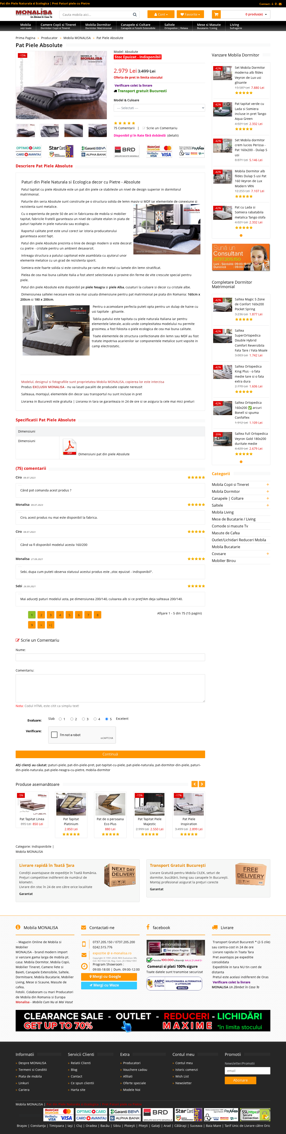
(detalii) (173, 135)
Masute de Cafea (226, 533)
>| (51, 625)
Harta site (78, 1090)
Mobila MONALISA (77, 38)
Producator (49, 38)
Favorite (191, 14)
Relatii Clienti (81, 1063)
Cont (161, 14)
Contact (76, 1076)
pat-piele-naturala (140, 765)
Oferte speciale (134, 1083)
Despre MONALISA (32, 1063)
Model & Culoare (126, 100)
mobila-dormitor (98, 770)
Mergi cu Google (106, 976)
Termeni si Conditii (33, 1069)
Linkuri (24, 1083)
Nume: (21, 650)
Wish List (182, 1076)
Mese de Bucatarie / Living (234, 519)
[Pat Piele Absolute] (61, 85)
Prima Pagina (25, 38)
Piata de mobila (30, 1076)
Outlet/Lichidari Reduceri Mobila (239, 539)
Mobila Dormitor (226, 491)
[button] (202, 784)
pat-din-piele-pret (80, 765)
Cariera (24, 1090)
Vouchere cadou (135, 1069)
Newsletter (183, 1083)
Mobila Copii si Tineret (230, 484)
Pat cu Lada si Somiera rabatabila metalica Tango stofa (250, 212)
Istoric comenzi (186, 1069)
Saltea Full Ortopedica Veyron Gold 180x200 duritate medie (251, 438)
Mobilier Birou (224, 560)
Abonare (240, 1080)
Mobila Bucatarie (226, 546)
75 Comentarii (124, 128)
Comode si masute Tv (230, 526)
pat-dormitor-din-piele (172, 765)
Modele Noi (131, 1090)
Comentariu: (25, 670)
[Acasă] (34, 17)
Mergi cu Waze (106, 985)
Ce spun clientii (82, 1083)
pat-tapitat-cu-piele (110, 765)
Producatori (132, 1063)
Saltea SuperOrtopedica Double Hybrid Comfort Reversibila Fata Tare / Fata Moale (251, 340)
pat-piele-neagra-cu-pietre (64, 770)
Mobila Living (223, 512)
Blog (74, 1069)
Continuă (110, 754)
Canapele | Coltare (228, 498)
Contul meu (184, 1063)
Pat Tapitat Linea (32, 819)
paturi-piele (57, 765)
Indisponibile (41, 846)
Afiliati (127, 1076)
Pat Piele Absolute (110, 38)
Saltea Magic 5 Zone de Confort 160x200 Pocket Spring (250, 304)
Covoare (219, 553)
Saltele (217, 505)
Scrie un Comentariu (161, 128)
